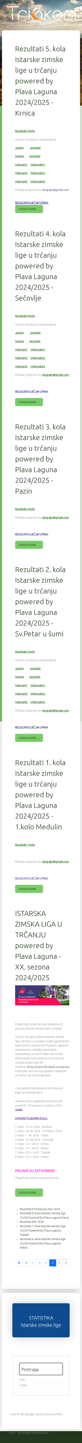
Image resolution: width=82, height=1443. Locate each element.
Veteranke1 (37, 164)
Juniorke (35, 147)
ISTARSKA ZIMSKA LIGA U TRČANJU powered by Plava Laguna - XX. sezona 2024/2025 (38, 945)
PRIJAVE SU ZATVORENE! (35, 1171)
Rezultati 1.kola (25, 844)
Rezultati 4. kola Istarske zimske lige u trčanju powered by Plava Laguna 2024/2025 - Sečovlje (40, 266)
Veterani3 (21, 181)
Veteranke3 (37, 181)
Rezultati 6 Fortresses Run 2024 (40, 1209)
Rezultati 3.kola (25, 509)
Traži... (23, 1379)
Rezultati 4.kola (25, 316)
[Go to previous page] (26, 1263)
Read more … (30, 209)
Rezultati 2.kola (25, 651)
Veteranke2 (37, 173)
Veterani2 (21, 173)
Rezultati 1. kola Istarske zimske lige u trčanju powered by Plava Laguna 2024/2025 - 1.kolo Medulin (40, 794)
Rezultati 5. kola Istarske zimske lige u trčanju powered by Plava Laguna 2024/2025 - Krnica (40, 81)
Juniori (19, 147)
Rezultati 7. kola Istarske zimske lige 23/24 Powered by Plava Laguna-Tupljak (42, 1230)
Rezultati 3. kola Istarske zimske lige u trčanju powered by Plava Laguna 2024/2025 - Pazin (40, 459)
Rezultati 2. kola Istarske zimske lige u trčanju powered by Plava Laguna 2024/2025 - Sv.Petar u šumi (40, 601)
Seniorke (34, 156)
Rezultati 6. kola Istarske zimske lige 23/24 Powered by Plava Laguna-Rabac (42, 1243)
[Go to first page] (19, 1263)
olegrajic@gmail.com (55, 189)
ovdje (18, 1109)
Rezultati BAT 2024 (32, 1221)
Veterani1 (21, 164)
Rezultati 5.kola (25, 131)
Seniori (19, 156)
